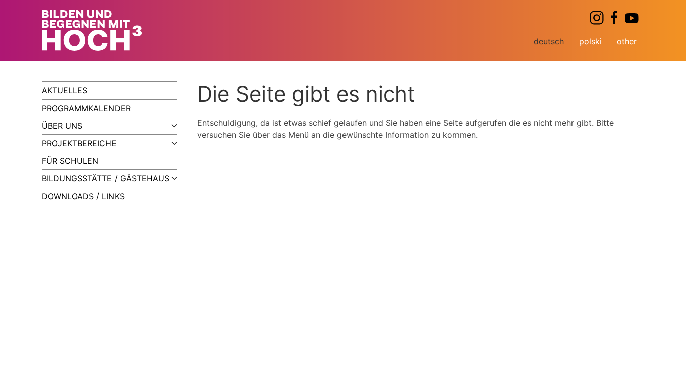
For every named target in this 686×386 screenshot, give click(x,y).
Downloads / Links (83, 196)
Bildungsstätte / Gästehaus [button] (105, 178)
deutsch (549, 41)
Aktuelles (64, 90)
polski (590, 41)
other (627, 41)
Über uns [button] (62, 126)
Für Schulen (70, 161)
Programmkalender (86, 108)
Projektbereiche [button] (79, 143)
